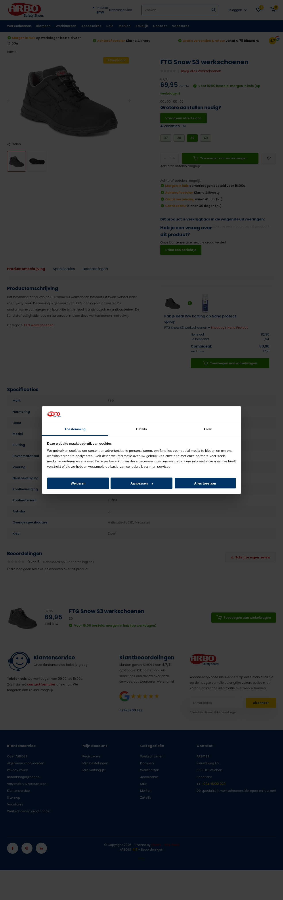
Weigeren (78, 483)
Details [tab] (141, 429)
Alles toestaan (205, 483)
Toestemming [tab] (75, 429)
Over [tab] (208, 429)
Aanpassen (139, 483)
